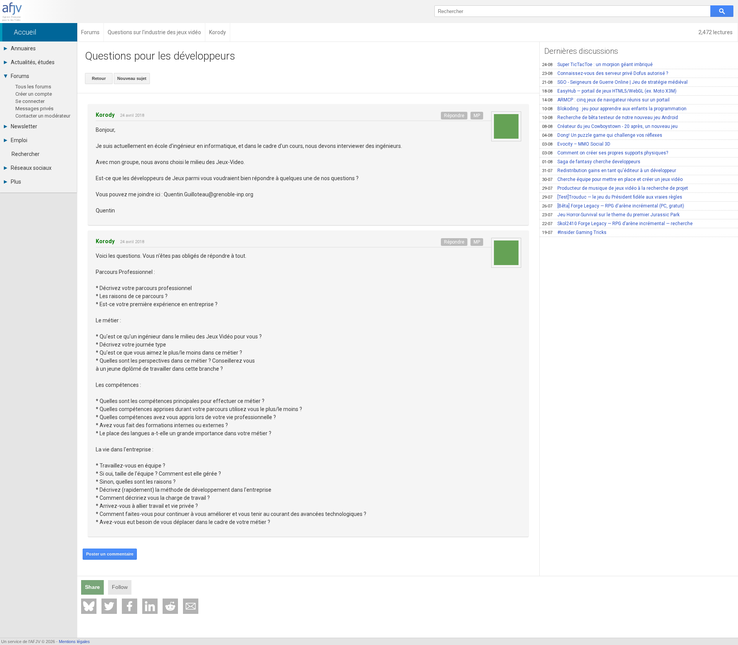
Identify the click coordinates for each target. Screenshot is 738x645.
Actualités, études (33, 62)
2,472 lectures (716, 32)
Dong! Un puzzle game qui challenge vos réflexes (602, 135)
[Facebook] (129, 606)
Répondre (454, 115)
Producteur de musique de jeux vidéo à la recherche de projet (615, 188)
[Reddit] (170, 606)
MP (477, 115)
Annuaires (23, 48)
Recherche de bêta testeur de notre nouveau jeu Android (610, 117)
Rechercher (26, 154)
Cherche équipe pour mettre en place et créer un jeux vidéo (612, 179)
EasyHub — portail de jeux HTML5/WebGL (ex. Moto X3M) (609, 91)
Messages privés (34, 108)
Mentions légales (74, 641)
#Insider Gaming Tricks (574, 232)
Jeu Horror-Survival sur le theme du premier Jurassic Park (611, 214)
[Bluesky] (88, 606)
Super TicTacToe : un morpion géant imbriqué (597, 64)
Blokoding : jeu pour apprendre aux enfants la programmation (614, 108)
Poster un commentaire (109, 554)
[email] (190, 606)
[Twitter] (109, 606)
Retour (99, 78)
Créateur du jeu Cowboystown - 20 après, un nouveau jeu (610, 126)
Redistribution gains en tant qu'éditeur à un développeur (609, 170)
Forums (20, 76)
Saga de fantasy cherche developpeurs (591, 161)
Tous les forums (33, 87)
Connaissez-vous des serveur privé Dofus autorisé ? (605, 73)
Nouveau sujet (131, 78)
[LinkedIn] (150, 606)
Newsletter (24, 126)
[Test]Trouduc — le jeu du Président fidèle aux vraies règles (612, 197)
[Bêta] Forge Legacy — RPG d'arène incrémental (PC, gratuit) (613, 206)
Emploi (19, 140)
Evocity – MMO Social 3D (576, 144)
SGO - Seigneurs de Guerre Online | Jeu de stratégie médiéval (615, 82)
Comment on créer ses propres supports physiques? (605, 153)
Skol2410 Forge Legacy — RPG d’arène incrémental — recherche (617, 223)
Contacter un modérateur (42, 116)
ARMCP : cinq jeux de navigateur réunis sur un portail (606, 100)
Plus (16, 182)
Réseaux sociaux (31, 168)
